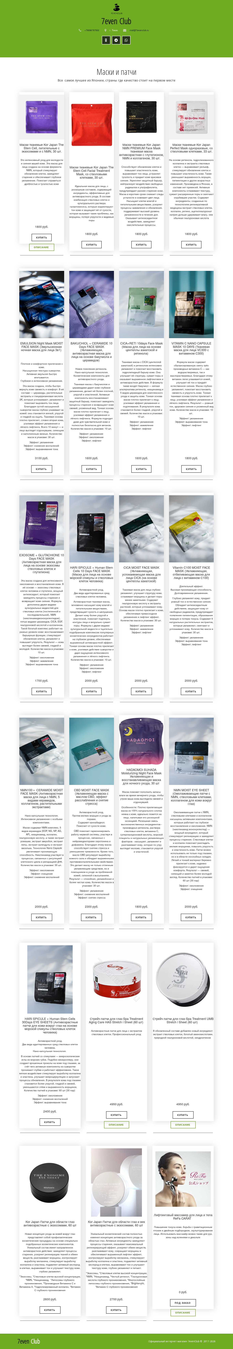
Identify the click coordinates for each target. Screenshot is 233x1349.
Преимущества (107, 51)
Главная (32, 51)
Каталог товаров (56, 51)
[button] (42, 237)
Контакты (180, 51)
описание (42, 247)
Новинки (84, 51)
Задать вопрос (156, 51)
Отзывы (133, 51)
